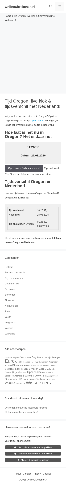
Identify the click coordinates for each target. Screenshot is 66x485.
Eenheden (10, 294)
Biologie (9, 267)
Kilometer (53, 362)
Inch (32, 362)
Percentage (46, 372)
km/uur (27, 365)
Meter (34, 368)
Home (7, 15)
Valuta (8, 316)
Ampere (16, 358)
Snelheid (17, 375)
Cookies (47, 473)
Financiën (10, 300)
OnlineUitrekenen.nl (20, 7)
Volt (53, 379)
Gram (18, 361)
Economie (10, 289)
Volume (10, 383)
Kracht (33, 365)
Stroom (55, 376)
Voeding (9, 328)
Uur (24, 379)
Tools (7, 311)
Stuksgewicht (11, 379)
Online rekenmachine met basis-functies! (26, 407)
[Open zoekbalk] (50, 6)
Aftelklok (8, 358)
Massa (25, 368)
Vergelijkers (11, 322)
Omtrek (23, 372)
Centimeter (25, 357)
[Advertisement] (33, 57)
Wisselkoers (38, 382)
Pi (52, 372)
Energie (56, 357)
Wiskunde (10, 333)
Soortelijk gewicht (33, 375)
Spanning (48, 376)
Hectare (26, 362)
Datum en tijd (12, 283)
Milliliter (42, 369)
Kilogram (43, 362)
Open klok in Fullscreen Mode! (24, 168)
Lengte (9, 368)
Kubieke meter (43, 365)
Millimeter (51, 369)
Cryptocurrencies (14, 278)
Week (22, 384)
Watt (18, 384)
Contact (27, 473)
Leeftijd (53, 365)
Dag (34, 357)
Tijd (20, 379)
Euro (10, 361)
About (18, 473)
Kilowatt (8, 365)
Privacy (37, 473)
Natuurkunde (11, 305)
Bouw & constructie (15, 272)
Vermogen (31, 379)
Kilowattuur (18, 365)
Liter (17, 368)
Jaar (36, 362)
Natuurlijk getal (12, 372)
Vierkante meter (44, 379)
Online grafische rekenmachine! (21, 412)
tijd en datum (37, 120)
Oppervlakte (34, 372)
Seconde (9, 376)
